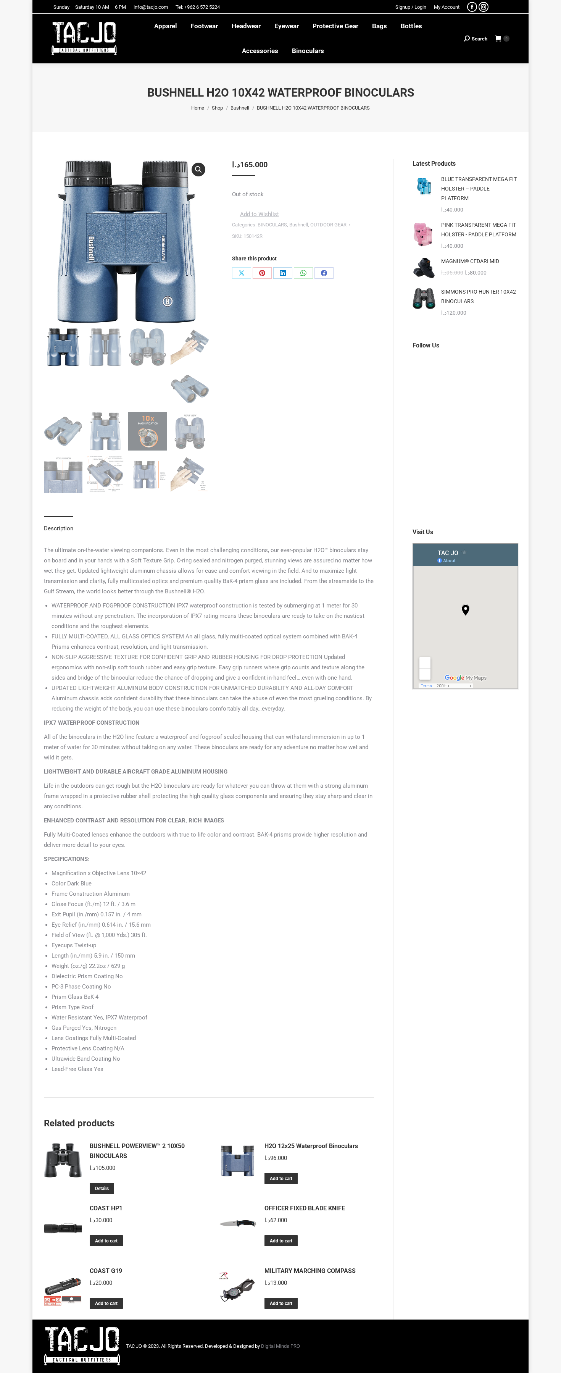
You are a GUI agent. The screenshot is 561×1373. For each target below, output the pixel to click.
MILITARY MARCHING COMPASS (310, 1270)
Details (102, 1188)
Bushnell (298, 225)
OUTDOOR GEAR (328, 225)
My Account (446, 7)
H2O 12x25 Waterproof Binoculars (311, 1146)
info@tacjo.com (151, 7)
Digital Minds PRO (280, 1346)
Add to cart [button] (281, 1178)
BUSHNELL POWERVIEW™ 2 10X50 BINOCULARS (137, 1151)
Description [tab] (58, 528)
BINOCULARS (272, 225)
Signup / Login (410, 7)
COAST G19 (106, 1270)
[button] (198, 169)
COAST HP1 (106, 1208)
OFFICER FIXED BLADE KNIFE (304, 1208)
